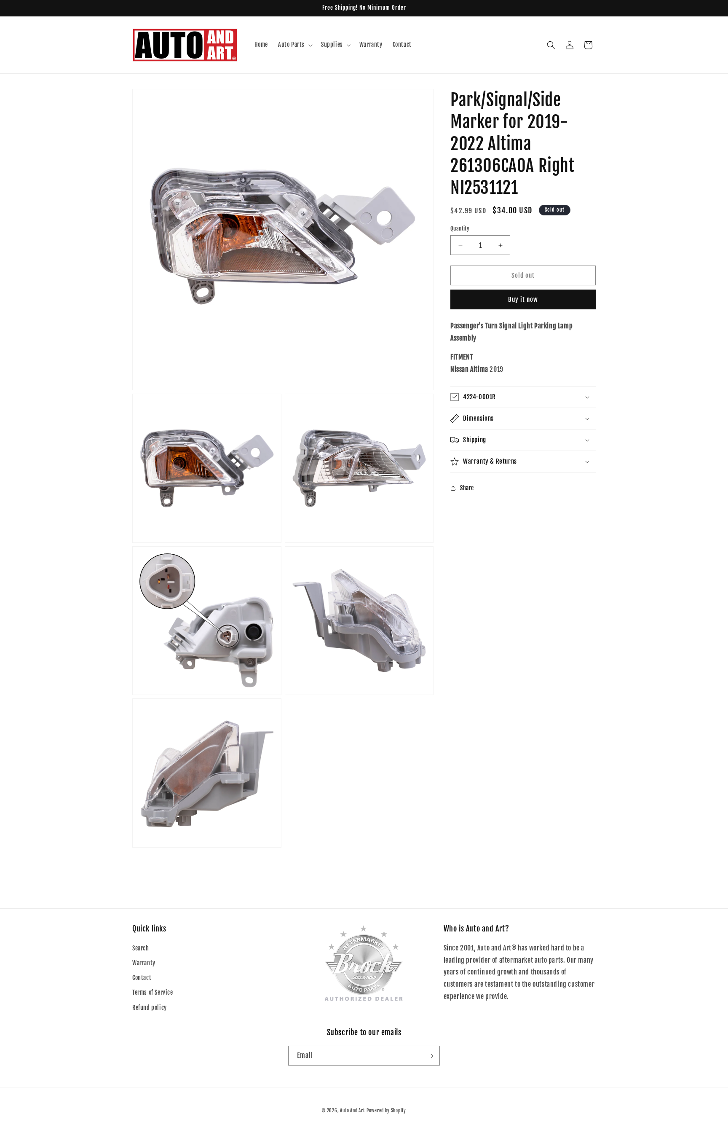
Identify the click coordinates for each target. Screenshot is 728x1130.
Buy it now (523, 300)
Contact (141, 978)
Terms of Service (152, 992)
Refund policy (149, 1007)
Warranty (143, 962)
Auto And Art (352, 1111)
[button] (294, 45)
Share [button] (467, 487)
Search (140, 948)
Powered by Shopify (386, 1111)
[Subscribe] (430, 1056)
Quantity (459, 228)
